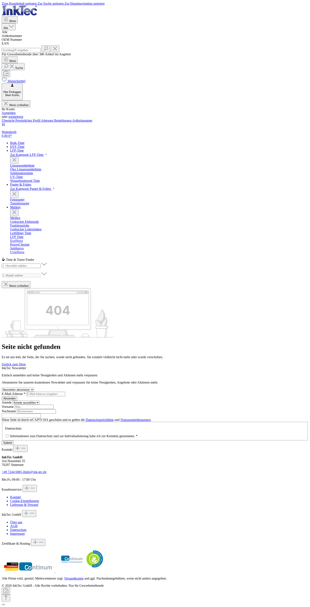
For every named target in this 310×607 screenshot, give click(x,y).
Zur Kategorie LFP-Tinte (27, 155)
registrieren (15, 116)
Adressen (47, 120)
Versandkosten (74, 578)
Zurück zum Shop (14, 364)
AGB (14, 526)
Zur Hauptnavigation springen (85, 3)
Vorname (8, 406)
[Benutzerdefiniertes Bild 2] (81, 571)
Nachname (9, 411)
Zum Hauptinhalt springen (20, 3)
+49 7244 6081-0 (13, 472)
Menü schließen (19, 105)
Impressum (17, 533)
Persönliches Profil (28, 120)
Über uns (16, 522)
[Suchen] (46, 48)
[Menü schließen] (14, 160)
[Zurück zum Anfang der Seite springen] (6, 598)
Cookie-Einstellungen (24, 501)
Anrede (7, 402)
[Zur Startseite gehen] (19, 14)
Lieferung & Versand (24, 504)
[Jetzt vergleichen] (6, 73)
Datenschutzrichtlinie (100, 420)
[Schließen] (3, 604)
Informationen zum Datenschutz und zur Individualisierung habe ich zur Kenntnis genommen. (73, 436)
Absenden (9, 398)
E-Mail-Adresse (13, 394)
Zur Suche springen (51, 3)
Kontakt (15, 497)
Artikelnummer (82, 120)
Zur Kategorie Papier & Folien (31, 189)
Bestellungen (63, 120)
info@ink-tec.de (35, 472)
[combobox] (21, 50)
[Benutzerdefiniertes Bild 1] (28, 571)
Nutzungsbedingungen (135, 420)
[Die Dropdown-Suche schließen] (55, 48)
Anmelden (9, 113)
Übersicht (8, 120)
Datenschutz (18, 530)
